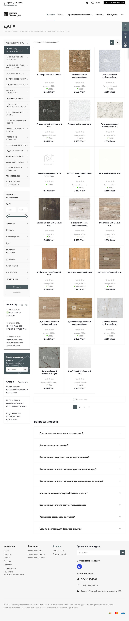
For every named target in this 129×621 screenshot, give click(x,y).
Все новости (22, 305)
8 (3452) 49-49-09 (89, 579)
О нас (6, 550)
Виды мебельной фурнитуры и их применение (13, 416)
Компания (9, 546)
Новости (8, 554)
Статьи (7, 557)
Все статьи (23, 382)
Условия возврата (36, 557)
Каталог (57, 546)
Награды (8, 564)
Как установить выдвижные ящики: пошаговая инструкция (16, 403)
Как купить (34, 546)
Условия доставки (36, 554)
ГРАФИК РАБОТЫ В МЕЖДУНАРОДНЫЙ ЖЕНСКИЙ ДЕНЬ (14, 342)
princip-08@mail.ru (89, 585)
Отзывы (7, 561)
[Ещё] (122, 14)
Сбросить (17, 292)
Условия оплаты (35, 550)
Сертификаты (10, 568)
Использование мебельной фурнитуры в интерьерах (17, 389)
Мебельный (58, 550)
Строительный (59, 554)
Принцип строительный (114, 3)
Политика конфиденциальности (14, 572)
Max (79, 566)
